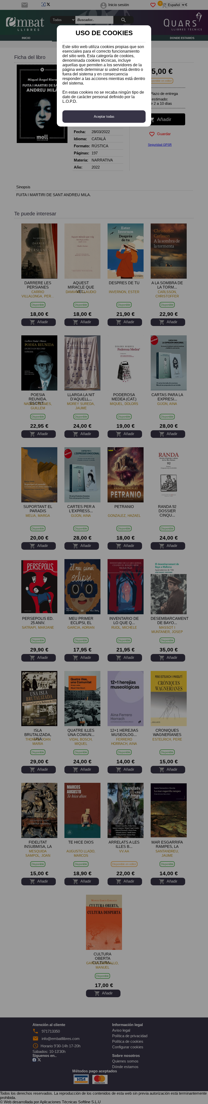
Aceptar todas (104, 116)
